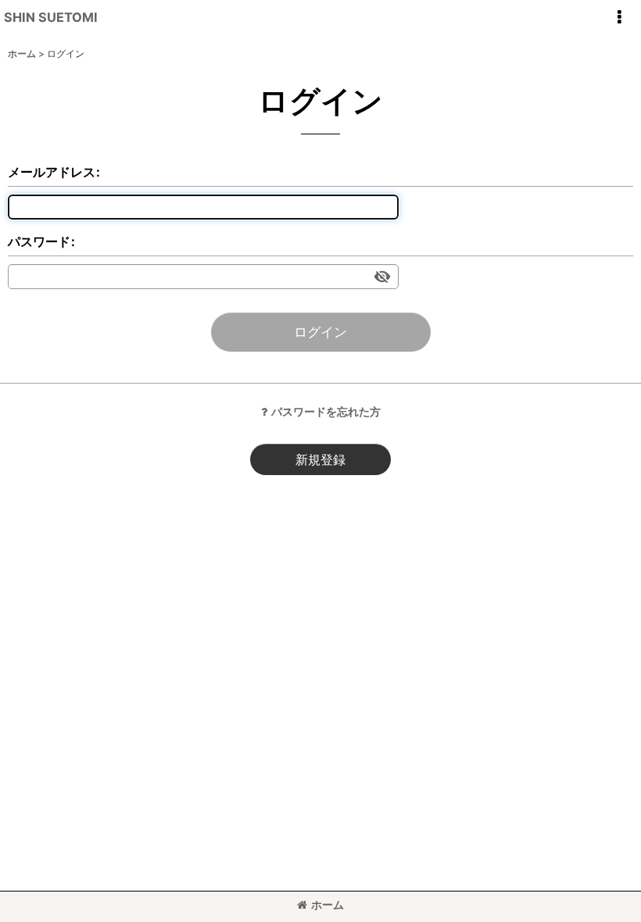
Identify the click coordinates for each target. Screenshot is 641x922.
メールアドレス (51, 172)
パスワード (39, 241)
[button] (619, 17)
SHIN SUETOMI (51, 17)
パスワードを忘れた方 (326, 411)
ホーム (327, 904)
